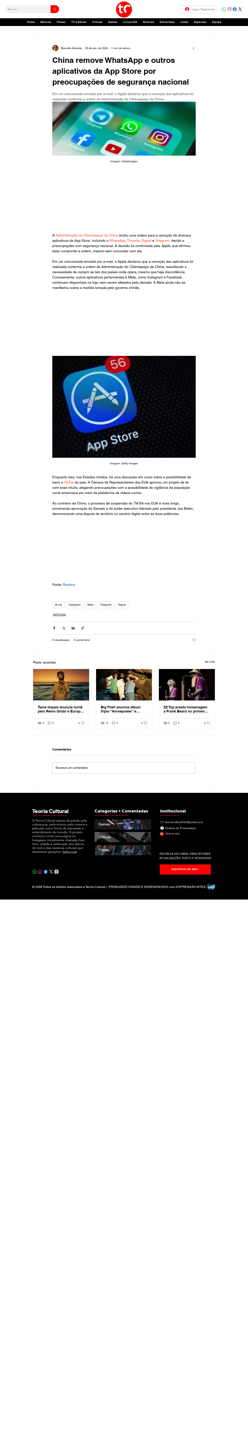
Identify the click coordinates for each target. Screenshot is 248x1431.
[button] (200, 22)
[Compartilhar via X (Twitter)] (63, 628)
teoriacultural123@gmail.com (184, 822)
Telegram (106, 604)
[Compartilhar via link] (82, 628)
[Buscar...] (55, 9)
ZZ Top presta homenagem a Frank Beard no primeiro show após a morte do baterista (185, 709)
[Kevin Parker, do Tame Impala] (61, 684)
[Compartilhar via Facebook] (54, 628)
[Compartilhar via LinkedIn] (73, 628)
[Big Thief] (124, 684)
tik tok (58, 604)
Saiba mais (69, 852)
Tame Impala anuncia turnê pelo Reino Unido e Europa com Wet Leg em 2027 (60, 709)
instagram (75, 604)
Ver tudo (210, 661)
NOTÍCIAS (59, 614)
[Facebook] (234, 9)
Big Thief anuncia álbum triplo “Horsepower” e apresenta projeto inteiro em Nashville (121, 709)
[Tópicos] (56, 871)
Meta (90, 604)
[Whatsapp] (223, 9)
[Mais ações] (193, 48)
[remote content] (124, 199)
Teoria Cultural (50, 811)
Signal (122, 604)
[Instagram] (229, 9)
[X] (240, 9)
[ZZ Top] (187, 684)
